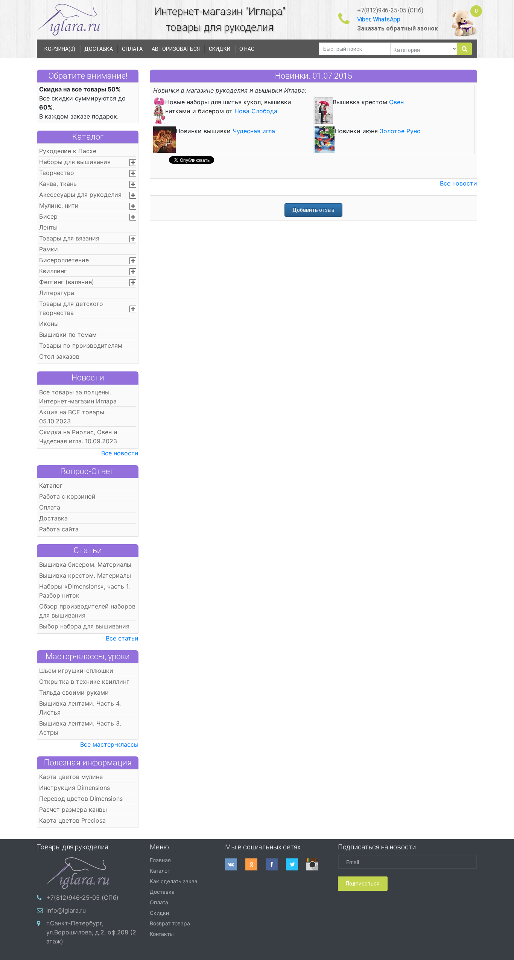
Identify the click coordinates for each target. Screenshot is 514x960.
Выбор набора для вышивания (84, 626)
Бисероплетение (64, 260)
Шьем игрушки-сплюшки (76, 670)
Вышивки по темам (68, 334)
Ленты (48, 227)
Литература (56, 293)
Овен (396, 102)
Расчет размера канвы (73, 809)
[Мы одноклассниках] (255, 864)
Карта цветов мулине (71, 776)
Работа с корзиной (67, 496)
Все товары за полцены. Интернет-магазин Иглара (78, 396)
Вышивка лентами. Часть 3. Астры (80, 728)
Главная (160, 860)
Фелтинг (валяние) (66, 282)
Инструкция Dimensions (74, 787)
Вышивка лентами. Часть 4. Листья (80, 708)
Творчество (56, 172)
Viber (363, 19)
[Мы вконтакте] (235, 864)
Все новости (119, 453)
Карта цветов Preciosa (72, 820)
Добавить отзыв (313, 210)
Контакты (162, 934)
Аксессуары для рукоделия (80, 194)
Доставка (53, 518)
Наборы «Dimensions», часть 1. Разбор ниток (84, 591)
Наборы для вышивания (75, 162)
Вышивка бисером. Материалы (85, 564)
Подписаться (363, 884)
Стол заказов (59, 356)
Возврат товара (170, 923)
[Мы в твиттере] (296, 864)
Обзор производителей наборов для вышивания (87, 610)
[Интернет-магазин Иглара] (69, 19)
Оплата (49, 507)
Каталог (87, 136)
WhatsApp (386, 19)
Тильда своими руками (74, 692)
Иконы (49, 323)
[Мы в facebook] (276, 864)
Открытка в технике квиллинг (84, 681)
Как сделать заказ (173, 881)
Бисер (48, 216)
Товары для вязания (69, 238)
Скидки (159, 913)
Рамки (48, 249)
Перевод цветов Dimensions (81, 798)
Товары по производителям (80, 345)
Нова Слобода (255, 111)
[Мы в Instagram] (316, 864)
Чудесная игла (254, 131)
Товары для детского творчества (71, 308)
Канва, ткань (58, 183)
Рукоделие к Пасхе (67, 151)
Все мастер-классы (109, 744)
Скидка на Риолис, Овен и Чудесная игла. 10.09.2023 (78, 436)
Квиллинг (53, 271)
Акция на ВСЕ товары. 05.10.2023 (72, 416)
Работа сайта (59, 529)
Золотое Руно (400, 131)
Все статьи (122, 638)
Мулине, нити (59, 205)
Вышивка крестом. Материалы (85, 575)
